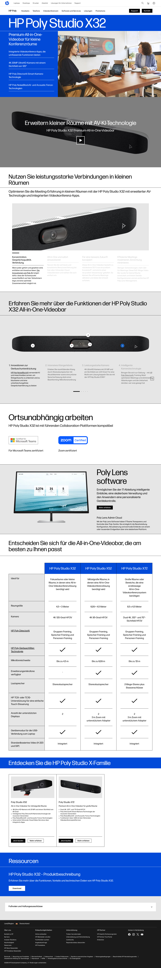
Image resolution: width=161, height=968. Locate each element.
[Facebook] (129, 934)
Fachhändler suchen (42, 940)
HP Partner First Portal (104, 937)
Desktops (26, 3)
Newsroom (7, 945)
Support (77, 3)
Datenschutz (48, 956)
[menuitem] (16, 3)
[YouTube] (142, 934)
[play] (80, 140)
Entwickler (100, 940)
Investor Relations (10, 940)
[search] (142, 3)
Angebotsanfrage (41, 942)
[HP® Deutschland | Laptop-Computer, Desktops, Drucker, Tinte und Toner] (7, 3)
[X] (138, 934)
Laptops (17, 3)
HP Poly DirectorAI (20, 630)
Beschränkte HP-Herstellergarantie (125, 956)
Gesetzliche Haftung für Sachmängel (16, 958)
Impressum (35, 958)
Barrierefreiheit (37, 956)
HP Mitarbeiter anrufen (42, 937)
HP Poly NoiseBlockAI (20, 373)
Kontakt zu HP (8, 934)
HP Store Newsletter (11, 948)
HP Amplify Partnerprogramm (107, 934)
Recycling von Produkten (21, 956)
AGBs (43, 958)
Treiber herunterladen (73, 934)
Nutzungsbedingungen (103, 956)
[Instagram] (133, 934)
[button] (152, 378)
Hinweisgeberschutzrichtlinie (57, 958)
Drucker (36, 3)
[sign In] (154, 3)
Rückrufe (7, 956)
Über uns (7, 930)
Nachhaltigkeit (9, 942)
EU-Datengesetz (75, 958)
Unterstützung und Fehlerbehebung (78, 937)
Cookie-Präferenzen (62, 956)
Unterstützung (71, 930)
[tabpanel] (28, 267)
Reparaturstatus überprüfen (75, 942)
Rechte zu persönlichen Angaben (82, 956)
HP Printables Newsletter (12, 951)
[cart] (148, 3)
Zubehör (45, 3)
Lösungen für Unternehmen (61, 3)
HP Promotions (40, 945)
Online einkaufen (40, 934)
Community (70, 940)
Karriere (7, 937)
